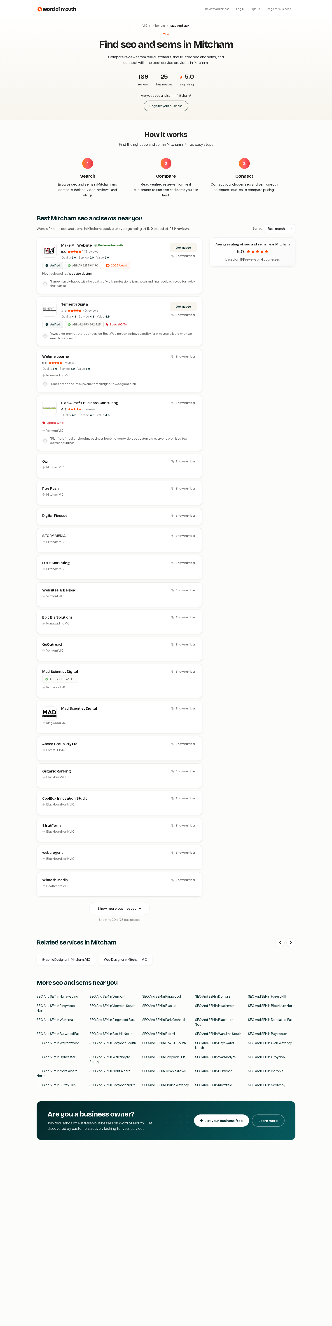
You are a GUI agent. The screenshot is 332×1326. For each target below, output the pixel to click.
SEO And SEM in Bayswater (267, 1034)
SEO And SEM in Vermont (107, 996)
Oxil (45, 461)
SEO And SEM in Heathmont (215, 1005)
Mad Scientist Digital (60, 671)
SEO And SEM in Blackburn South (214, 1021)
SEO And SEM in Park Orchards (164, 1019)
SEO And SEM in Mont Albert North (57, 1073)
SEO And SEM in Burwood (213, 1071)
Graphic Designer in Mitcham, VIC (66, 959)
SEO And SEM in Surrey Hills (56, 1085)
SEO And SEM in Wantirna (55, 1019)
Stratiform (51, 825)
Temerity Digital (75, 304)
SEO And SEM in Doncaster (56, 1057)
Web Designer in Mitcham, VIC (125, 959)
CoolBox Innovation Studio (65, 798)
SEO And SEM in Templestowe (164, 1071)
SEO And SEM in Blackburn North (271, 1005)
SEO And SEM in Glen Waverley (270, 1043)
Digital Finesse (54, 515)
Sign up (255, 9)
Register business (279, 9)
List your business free (224, 1120)
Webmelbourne (55, 356)
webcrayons (52, 852)
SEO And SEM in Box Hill (159, 1034)
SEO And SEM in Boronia (265, 1071)
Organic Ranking (56, 771)
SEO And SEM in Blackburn (161, 1005)
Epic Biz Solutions (57, 617)
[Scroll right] (290, 942)
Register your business (166, 106)
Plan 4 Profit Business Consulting (89, 403)
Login (240, 9)
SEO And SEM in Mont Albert (109, 1071)
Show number (185, 256)
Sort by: (258, 228)
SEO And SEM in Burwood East (59, 1034)
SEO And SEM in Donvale (212, 996)
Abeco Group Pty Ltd (59, 744)
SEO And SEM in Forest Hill (267, 996)
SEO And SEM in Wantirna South (218, 1034)
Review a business (217, 9)
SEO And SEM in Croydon (266, 1057)
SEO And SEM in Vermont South (112, 1005)
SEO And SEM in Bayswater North (214, 1045)
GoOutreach (52, 644)
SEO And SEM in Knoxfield (213, 1085)
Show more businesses (117, 908)
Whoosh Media (55, 880)
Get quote (183, 247)
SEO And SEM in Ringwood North (56, 1007)
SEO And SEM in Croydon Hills (163, 1057)
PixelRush (50, 488)
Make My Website (76, 245)
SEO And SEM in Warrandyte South (109, 1059)
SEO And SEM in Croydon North (112, 1085)
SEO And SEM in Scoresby (266, 1085)
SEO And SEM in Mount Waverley (165, 1085)
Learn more (268, 1120)
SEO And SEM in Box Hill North (111, 1034)
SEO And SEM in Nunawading (57, 996)
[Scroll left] (280, 942)
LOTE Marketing (56, 563)
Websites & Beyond (59, 590)
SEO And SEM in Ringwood (161, 996)
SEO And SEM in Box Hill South (164, 1043)
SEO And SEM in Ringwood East (112, 1019)
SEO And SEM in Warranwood (58, 1043)
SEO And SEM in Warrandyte (215, 1057)
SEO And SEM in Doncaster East (271, 1019)
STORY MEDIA (53, 536)
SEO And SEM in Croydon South (112, 1043)
